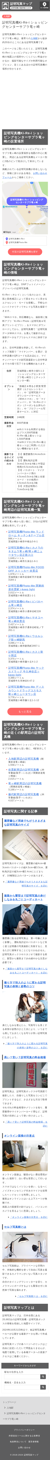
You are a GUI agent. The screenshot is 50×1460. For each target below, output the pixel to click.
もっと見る (25, 711)
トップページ (9, 1402)
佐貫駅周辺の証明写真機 (23, 769)
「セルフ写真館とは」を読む (32, 1296)
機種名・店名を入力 (15, 1382)
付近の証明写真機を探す (25, 251)
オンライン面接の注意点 (19, 1135)
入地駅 (6, 16)
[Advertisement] (25, 98)
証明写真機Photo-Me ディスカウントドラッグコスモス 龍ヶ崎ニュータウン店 (26, 690)
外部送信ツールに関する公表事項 (24, 1436)
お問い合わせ (24, 1447)
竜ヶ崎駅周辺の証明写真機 (25, 783)
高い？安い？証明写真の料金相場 (25, 1057)
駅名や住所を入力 (13, 1372)
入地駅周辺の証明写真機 (23, 758)
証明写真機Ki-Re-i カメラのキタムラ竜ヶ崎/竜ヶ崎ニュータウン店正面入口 (25, 551)
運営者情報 (33, 1442)
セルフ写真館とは (15, 1226)
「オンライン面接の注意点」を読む (29, 1217)
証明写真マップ (21, 3)
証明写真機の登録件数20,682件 (21, 8)
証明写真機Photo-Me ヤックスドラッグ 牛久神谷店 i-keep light (26, 671)
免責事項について (18, 1442)
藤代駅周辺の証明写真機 (23, 794)
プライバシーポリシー (24, 1430)
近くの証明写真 (44, 7)
